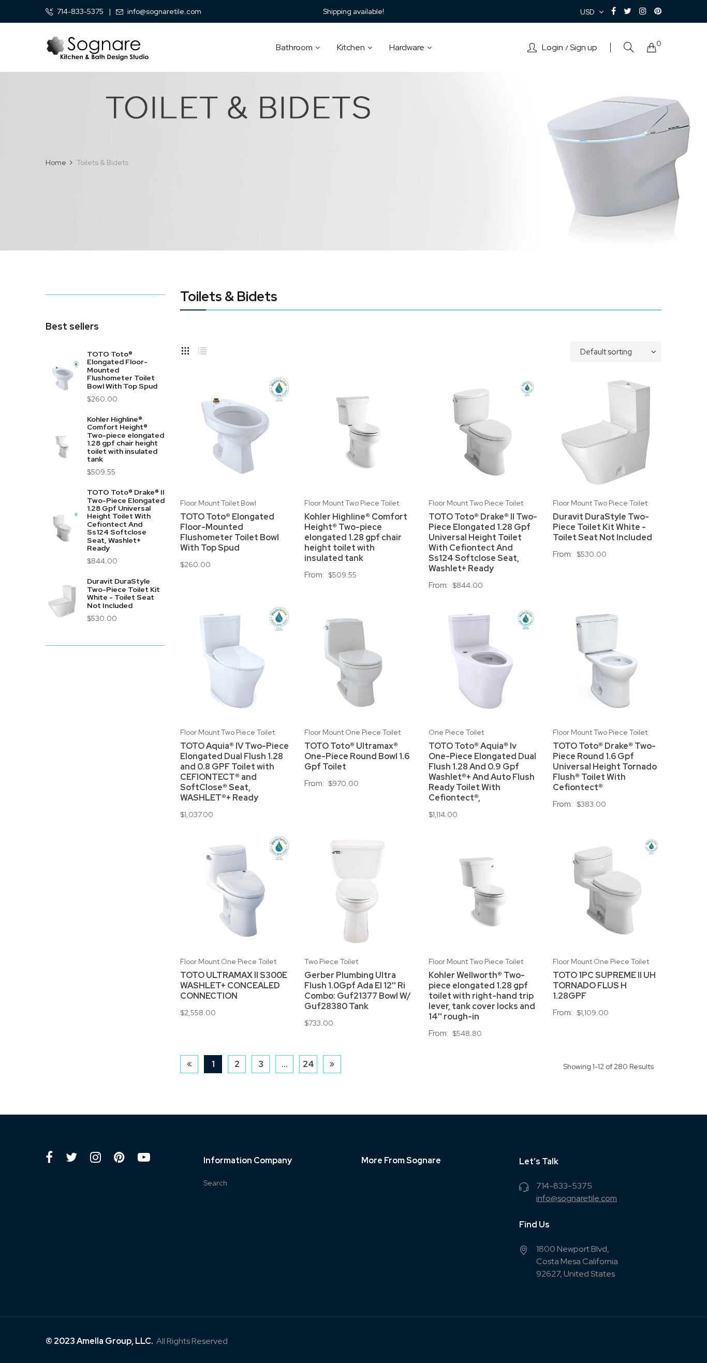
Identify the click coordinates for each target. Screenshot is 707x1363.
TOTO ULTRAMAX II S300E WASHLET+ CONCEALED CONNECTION (233, 985)
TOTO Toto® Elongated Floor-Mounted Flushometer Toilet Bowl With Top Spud (229, 532)
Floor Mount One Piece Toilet (352, 732)
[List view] (202, 349)
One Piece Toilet (456, 732)
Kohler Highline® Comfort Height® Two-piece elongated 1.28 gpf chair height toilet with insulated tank (125, 439)
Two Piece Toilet (331, 961)
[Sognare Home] (97, 48)
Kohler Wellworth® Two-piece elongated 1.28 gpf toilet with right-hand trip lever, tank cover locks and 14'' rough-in (482, 996)
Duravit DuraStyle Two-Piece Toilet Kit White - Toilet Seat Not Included (123, 593)
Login (552, 47)
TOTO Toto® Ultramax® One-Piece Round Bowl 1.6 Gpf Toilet (356, 756)
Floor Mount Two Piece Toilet (351, 503)
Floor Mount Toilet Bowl (218, 503)
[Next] (332, 1064)
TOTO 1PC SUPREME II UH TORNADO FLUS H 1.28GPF (604, 985)
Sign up (583, 47)
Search (215, 1183)
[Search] (629, 47)
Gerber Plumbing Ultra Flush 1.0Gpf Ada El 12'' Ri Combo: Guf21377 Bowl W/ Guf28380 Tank (357, 991)
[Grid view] (185, 349)
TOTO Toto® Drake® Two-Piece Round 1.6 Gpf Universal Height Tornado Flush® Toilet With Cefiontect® (605, 767)
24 (308, 1064)
